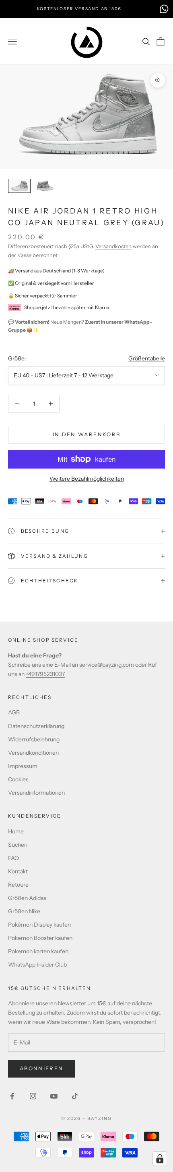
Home (16, 831)
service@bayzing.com (107, 664)
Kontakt (18, 871)
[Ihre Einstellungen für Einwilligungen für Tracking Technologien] (160, 1159)
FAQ (13, 858)
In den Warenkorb (86, 434)
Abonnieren (41, 1068)
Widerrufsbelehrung (34, 739)
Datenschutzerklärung (36, 726)
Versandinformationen (36, 792)
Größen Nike (24, 911)
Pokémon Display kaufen (39, 924)
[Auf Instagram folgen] (33, 1096)
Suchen (17, 844)
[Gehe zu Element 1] (19, 186)
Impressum (22, 766)
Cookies (18, 779)
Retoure (18, 884)
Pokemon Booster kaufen (40, 938)
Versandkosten (113, 246)
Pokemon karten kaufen (38, 951)
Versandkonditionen (33, 752)
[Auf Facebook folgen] (12, 1096)
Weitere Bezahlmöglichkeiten (86, 478)
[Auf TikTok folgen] (75, 1096)
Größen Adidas (27, 898)
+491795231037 (45, 674)
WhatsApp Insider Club (37, 964)
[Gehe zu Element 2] (45, 186)
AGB (14, 712)
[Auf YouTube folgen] (54, 1096)
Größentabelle (146, 358)
